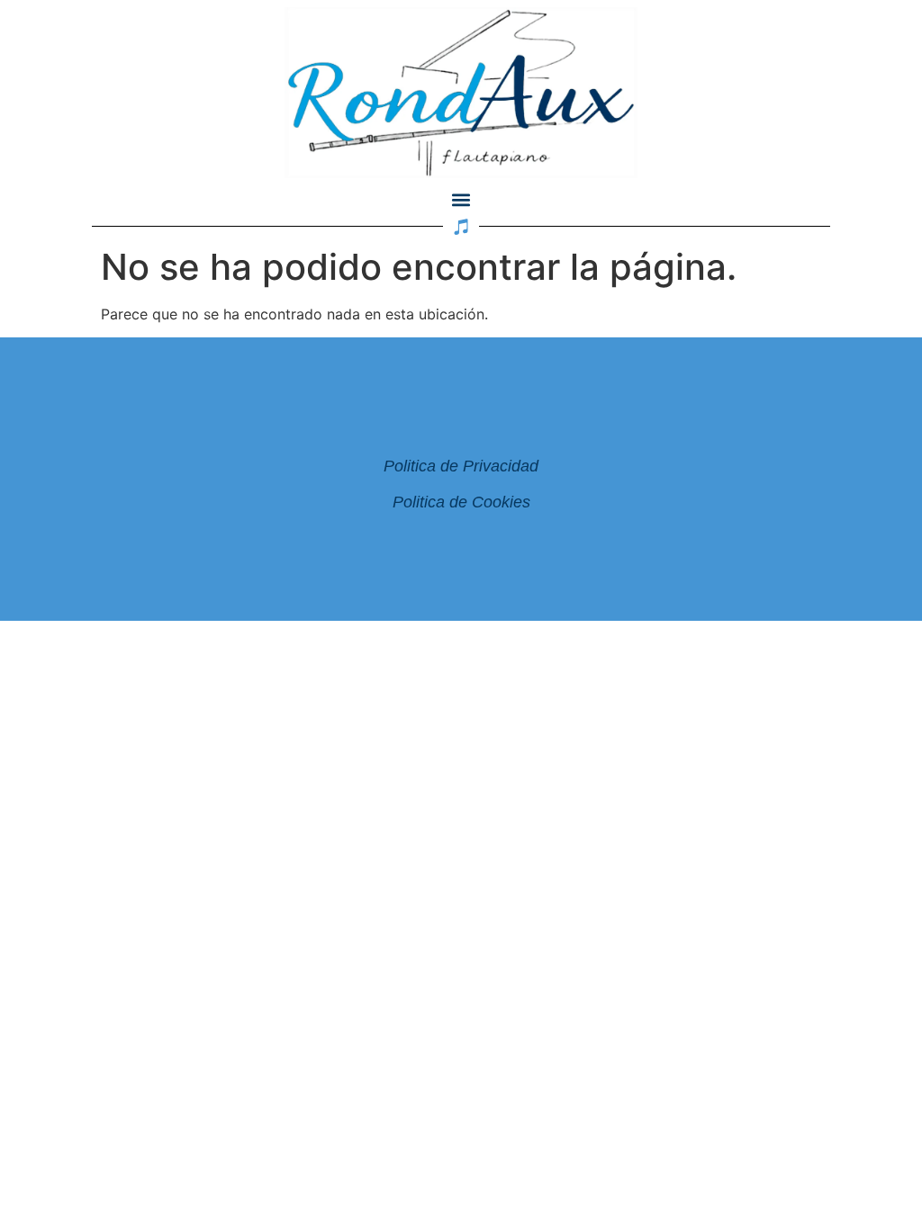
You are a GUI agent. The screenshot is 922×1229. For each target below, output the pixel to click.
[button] (461, 200)
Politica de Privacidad (461, 466)
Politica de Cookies (461, 502)
